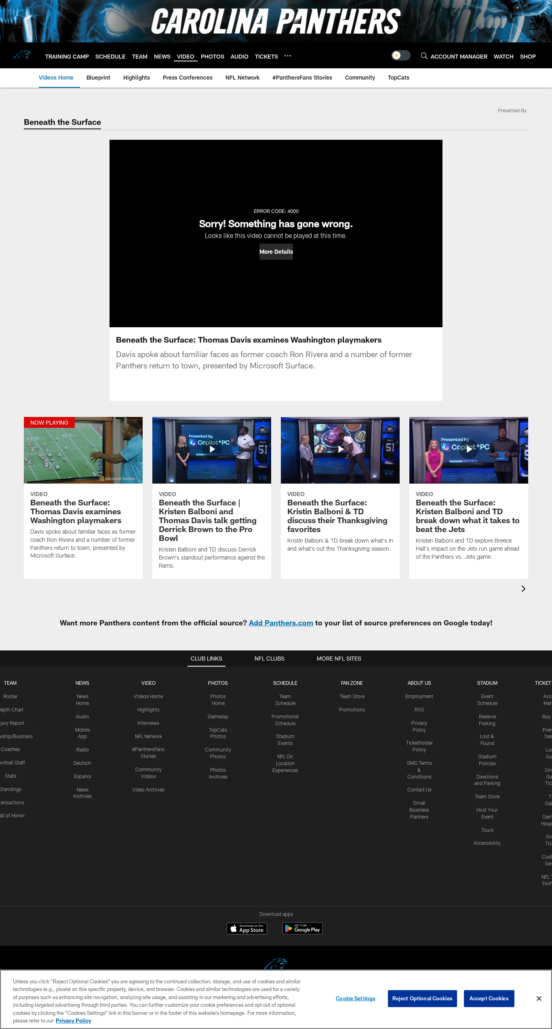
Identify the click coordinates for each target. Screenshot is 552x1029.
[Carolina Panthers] (276, 966)
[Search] (424, 55)
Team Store (352, 696)
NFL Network (148, 736)
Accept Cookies (489, 998)
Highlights (148, 709)
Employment (419, 696)
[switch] (401, 55)
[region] (276, 999)
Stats (10, 776)
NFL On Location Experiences (285, 763)
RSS (419, 709)
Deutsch (82, 763)
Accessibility (487, 843)
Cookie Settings (355, 998)
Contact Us (419, 789)
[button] (276, 252)
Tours (487, 830)
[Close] (539, 999)
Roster (10, 696)
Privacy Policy (73, 1020)
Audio (82, 716)
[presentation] (525, 589)
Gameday (218, 716)
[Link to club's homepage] (22, 55)
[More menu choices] (287, 56)
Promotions (352, 709)
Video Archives (148, 789)
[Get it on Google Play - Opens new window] (302, 933)
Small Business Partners (419, 809)
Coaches (10, 749)
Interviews (148, 723)
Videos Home (148, 696)
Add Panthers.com (281, 622)
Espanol (82, 776)
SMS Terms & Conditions (419, 769)
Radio (82, 749)
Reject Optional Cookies (422, 998)
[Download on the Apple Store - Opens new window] (247, 929)
